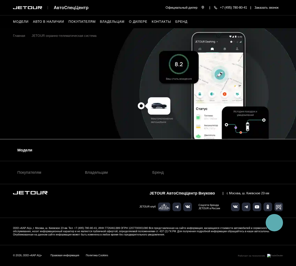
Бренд (158, 172)
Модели (24, 150)
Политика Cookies (97, 255)
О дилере (138, 21)
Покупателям (29, 172)
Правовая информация (64, 255)
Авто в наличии (48, 21)
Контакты (161, 21)
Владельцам (96, 172)
